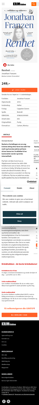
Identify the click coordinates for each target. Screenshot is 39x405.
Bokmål (20, 112)
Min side (4, 355)
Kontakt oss (5, 339)
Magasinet (5, 368)
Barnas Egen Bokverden (9, 381)
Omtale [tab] (6, 134)
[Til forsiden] (19, 5)
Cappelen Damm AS (8, 394)
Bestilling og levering (8, 358)
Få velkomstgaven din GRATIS (18, 308)
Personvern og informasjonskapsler (25, 394)
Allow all (19, 214)
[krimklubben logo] (9, 324)
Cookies (4, 345)
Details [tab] (19, 188)
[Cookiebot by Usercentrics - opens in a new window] (28, 182)
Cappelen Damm (23, 109)
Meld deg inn (6, 361)
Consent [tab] (7, 188)
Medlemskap (6, 364)
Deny (19, 221)
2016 (18, 102)
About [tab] (32, 188)
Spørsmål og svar (7, 335)
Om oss (4, 342)
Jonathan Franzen (9, 73)
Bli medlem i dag (19, 315)
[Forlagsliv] (8, 402)
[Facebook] (4, 402)
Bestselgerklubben (8, 377)
